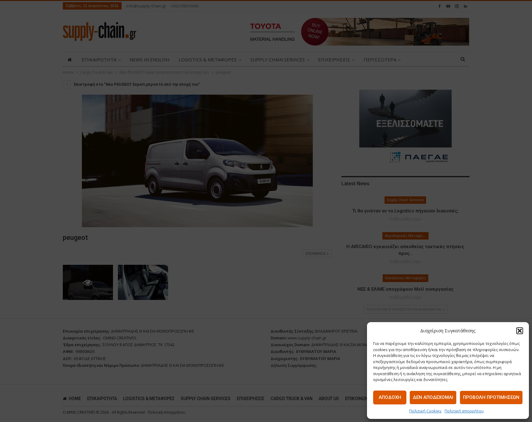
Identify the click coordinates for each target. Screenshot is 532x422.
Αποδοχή (390, 397)
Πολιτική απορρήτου (464, 411)
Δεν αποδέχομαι (433, 397)
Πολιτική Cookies (425, 411)
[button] (520, 331)
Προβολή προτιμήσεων (491, 397)
